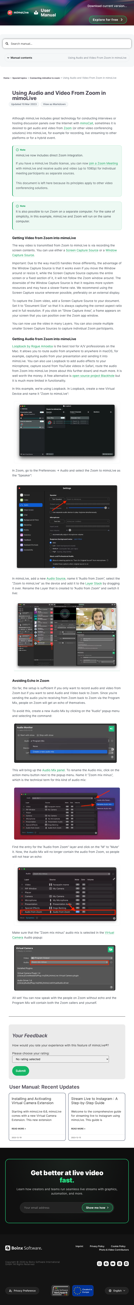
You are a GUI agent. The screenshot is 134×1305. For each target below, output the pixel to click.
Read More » (19, 1128)
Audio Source (56, 578)
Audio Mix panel (53, 770)
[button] (22, 1290)
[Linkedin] (119, 1263)
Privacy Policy (97, 1246)
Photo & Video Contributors (114, 1249)
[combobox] (67, 43)
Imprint (79, 1246)
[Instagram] (99, 1263)
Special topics (19, 78)
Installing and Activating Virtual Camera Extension (33, 1101)
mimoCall (86, 123)
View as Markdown (54, 104)
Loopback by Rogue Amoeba (32, 346)
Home (6, 78)
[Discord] (126, 1263)
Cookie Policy (118, 1246)
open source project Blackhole (93, 375)
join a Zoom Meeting (103, 163)
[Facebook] (106, 1263)
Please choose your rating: (30, 1053)
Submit (21, 1071)
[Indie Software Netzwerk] (60, 1290)
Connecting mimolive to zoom (45, 78)
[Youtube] (113, 1263)
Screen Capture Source (82, 250)
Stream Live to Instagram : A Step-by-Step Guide (94, 1101)
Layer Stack (93, 583)
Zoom (68, 128)
